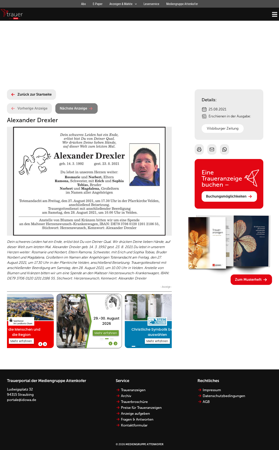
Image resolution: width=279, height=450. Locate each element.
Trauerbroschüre (134, 402)
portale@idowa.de (21, 400)
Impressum (212, 390)
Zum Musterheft (248, 279)
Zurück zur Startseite (34, 94)
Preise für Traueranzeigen (141, 407)
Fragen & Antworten (137, 419)
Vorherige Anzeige (32, 108)
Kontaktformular (134, 425)
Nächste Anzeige (73, 108)
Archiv (126, 396)
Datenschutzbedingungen (224, 396)
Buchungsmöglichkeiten (226, 196)
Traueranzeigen (133, 390)
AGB (206, 402)
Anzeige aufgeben (135, 413)
